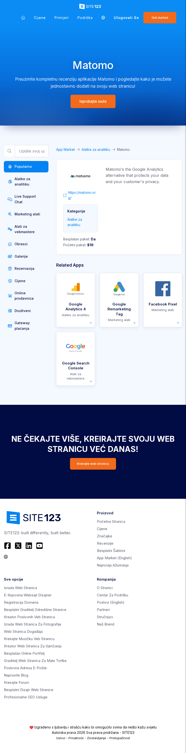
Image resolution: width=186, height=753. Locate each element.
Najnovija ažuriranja (113, 565)
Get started (160, 17)
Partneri (103, 609)
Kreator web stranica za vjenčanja (33, 646)
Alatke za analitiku (96, 149)
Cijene (40, 18)
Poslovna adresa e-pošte (25, 668)
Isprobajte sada (93, 101)
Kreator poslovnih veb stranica (29, 617)
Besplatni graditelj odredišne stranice (35, 609)
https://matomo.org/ (82, 195)
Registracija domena (21, 602)
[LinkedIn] (29, 545)
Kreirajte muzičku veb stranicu (29, 638)
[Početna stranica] (23, 17)
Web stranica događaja (23, 631)
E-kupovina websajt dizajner (28, 595)
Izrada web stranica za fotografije (32, 624)
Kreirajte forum (16, 682)
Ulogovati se (126, 18)
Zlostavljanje (96, 738)
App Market (65, 149)
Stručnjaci (105, 617)
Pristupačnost (119, 738)
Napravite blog (16, 675)
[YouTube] (39, 545)
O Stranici (105, 587)
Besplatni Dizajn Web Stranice (28, 689)
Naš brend (105, 624)
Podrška (85, 18)
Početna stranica (111, 521)
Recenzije (105, 543)
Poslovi (110, 602)
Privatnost (76, 738)
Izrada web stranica (20, 587)
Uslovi (60, 738)
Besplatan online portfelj (24, 653)
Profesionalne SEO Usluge (25, 697)
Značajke (104, 536)
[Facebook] (8, 545)
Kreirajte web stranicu (93, 463)
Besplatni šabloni (111, 550)
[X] (18, 545)
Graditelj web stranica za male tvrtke (35, 660)
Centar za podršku (112, 595)
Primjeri (61, 18)
